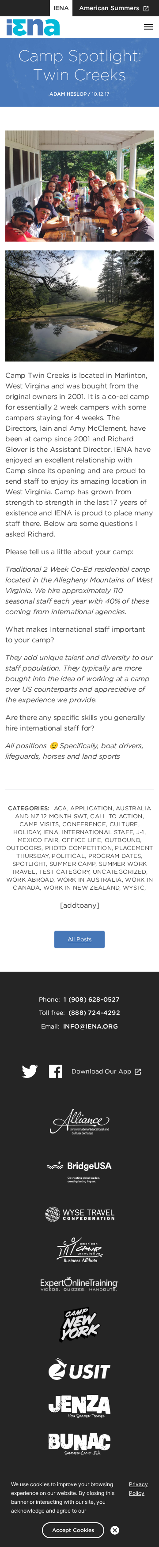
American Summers (109, 7)
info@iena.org (90, 1026)
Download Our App (101, 1071)
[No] (114, 1530)
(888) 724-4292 (94, 1012)
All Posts (79, 939)
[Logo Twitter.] (30, 1071)
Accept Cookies (73, 1530)
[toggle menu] (148, 27)
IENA (61, 7)
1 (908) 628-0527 (92, 999)
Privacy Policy (138, 1488)
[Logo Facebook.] (55, 1071)
